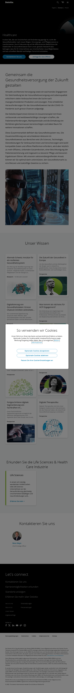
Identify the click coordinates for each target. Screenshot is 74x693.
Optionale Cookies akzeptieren (37, 351)
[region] (37, 346)
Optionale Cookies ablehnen (37, 355)
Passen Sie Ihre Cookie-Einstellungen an (37, 360)
